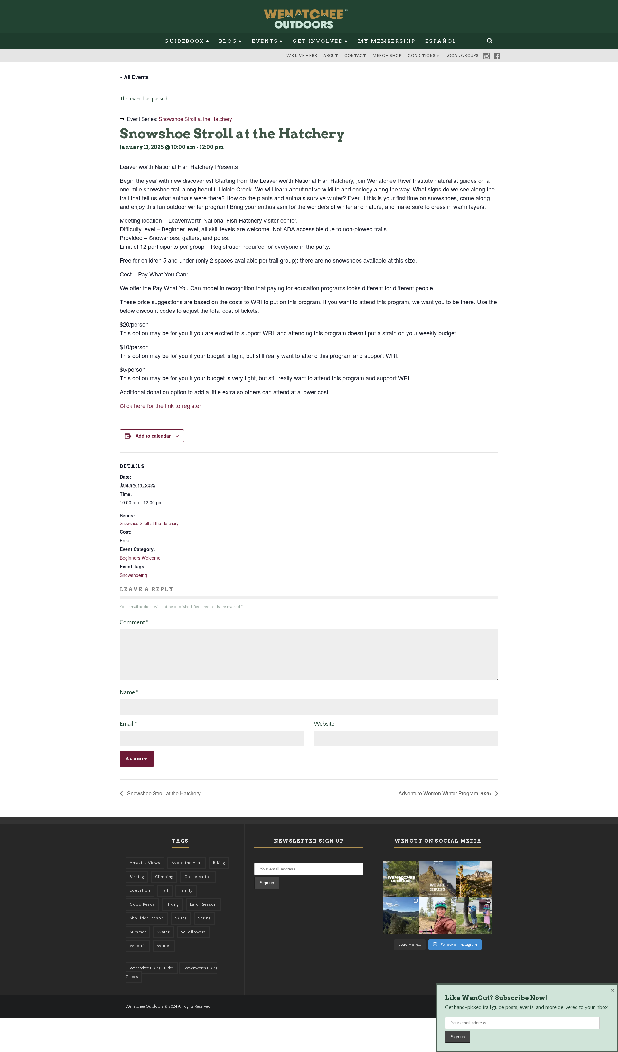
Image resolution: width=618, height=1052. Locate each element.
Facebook (497, 56)
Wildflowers (193, 932)
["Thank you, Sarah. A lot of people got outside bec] (437, 915)
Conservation (198, 877)
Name (129, 692)
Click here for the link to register (160, 405)
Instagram (486, 56)
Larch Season (203, 904)
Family (186, 891)
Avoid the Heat (187, 863)
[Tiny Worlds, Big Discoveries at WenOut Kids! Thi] (474, 915)
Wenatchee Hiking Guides (152, 968)
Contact (355, 55)
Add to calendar (153, 436)
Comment (134, 622)
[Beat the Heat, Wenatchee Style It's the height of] (401, 879)
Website (324, 724)
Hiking (172, 904)
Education (140, 891)
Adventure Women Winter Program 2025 (445, 793)
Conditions (421, 55)
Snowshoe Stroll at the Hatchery (149, 523)
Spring (204, 918)
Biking (219, 863)
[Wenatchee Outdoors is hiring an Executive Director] (437, 879)
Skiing (181, 918)
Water (163, 932)
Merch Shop (386, 55)
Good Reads (142, 904)
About (330, 55)
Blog (228, 41)
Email (128, 724)
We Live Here (301, 55)
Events (265, 41)
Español (441, 41)
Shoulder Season (147, 918)
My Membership (387, 41)
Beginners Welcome (140, 557)
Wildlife (138, 946)
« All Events (134, 76)
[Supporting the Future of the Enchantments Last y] (474, 879)
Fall (165, 891)
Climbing (164, 877)
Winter (164, 946)
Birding (137, 877)
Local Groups (461, 55)
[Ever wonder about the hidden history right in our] (401, 915)
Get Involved (318, 41)
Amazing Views (145, 863)
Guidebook (184, 41)
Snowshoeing (133, 575)
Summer (138, 932)
